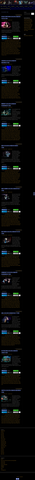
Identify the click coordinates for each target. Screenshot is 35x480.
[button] (4, 36)
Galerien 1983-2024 (4, 464)
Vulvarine (7, 52)
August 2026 (3, 430)
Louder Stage (5, 45)
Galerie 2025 (10, 64)
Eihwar (8, 42)
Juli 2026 (2, 432)
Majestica (8, 45)
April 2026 (2, 436)
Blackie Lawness (18, 84)
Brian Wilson (6, 41)
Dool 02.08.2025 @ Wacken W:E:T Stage (10, 313)
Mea (18, 45)
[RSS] (34, 194)
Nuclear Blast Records (11, 92)
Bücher (2, 459)
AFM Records (7, 84)
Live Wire (2, 467)
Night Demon (6, 92)
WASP (11, 53)
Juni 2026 (2, 433)
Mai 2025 (2, 451)
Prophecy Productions (11, 135)
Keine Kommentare (19, 270)
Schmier (5, 50)
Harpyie (4, 43)
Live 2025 (16, 88)
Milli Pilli (13, 46)
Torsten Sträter (16, 51)
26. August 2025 (4, 275)
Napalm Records (10, 260)
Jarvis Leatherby (6, 44)
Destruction (3, 42)
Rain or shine (7, 49)
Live (18, 44)
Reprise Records (14, 93)
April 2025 (2, 452)
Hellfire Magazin (16, 43)
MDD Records (15, 45)
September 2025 (3, 445)
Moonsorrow (16, 46)
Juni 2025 (2, 449)
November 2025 (3, 443)
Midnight (10, 46)
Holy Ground (16, 87)
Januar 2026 (3, 440)
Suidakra (2, 51)
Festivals (10, 42)
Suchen (25, 12)
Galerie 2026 (3, 463)
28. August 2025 (4, 64)
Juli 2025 (2, 448)
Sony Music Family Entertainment (15, 50)
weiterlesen (4, 34)
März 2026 (2, 437)
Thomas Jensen (6, 51)
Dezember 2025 (3, 441)
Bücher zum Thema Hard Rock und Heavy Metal (8, 460)
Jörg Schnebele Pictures (12, 44)
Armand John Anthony (12, 84)
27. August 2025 (4, 107)
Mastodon (11, 45)
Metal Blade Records (14, 175)
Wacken (16, 52)
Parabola (18, 476)
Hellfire (13, 43)
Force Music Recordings (15, 42)
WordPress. (21, 476)
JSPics (16, 44)
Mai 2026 (2, 434)
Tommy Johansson (11, 51)
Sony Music (8, 50)
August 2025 (3, 447)
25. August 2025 (4, 354)
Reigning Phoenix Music (12, 49)
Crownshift (17, 41)
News (2, 468)
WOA (18, 139)
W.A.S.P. (10, 52)
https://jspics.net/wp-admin (28, 35)
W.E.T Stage (13, 52)
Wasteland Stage (15, 53)
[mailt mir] (34, 193)
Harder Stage (13, 86)
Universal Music (3, 52)
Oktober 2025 (3, 444)
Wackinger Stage (8, 53)
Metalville (7, 46)
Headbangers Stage (8, 43)
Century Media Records (12, 41)
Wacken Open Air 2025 (16, 96)
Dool (5, 42)
